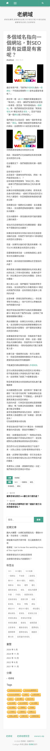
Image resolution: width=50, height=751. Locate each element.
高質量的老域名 (23, 636)
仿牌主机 (24, 716)
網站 (16, 114)
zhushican (10, 60)
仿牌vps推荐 (13, 716)
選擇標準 (11, 632)
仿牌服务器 (35, 716)
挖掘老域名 (12, 599)
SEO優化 (18, 571)
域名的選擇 (32, 590)
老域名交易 (32, 613)
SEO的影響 (23, 703)
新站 (19, 604)
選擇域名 (35, 627)
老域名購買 (12, 622)
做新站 (10, 585)
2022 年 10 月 (13, 658)
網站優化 (36, 608)
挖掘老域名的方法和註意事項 (19, 554)
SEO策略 (34, 703)
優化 (33, 585)
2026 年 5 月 (12, 649)
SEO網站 (12, 707)
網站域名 (11, 613)
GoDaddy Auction (14, 690)
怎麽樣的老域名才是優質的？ (19, 558)
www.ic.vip (39, 736)
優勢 (26, 585)
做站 (19, 585)
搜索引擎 (24, 599)
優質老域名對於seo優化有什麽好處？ (23, 496)
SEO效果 (29, 571)
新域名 (10, 604)
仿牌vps (31, 712)
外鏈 (10, 594)
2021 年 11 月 (13, 666)
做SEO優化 (21, 580)
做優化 (32, 580)
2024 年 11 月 (13, 653)
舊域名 (23, 622)
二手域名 (12, 712)
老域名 (21, 613)
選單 (13, 3)
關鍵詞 (34, 632)
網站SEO (11, 608)
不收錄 (21, 576)
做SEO (10, 580)
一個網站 (23, 482)
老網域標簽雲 (23, 736)
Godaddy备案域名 (31, 690)
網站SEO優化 (24, 608)
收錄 (33, 599)
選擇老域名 (23, 632)
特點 (26, 604)
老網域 (25, 14)
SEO (28, 90)
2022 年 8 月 (12, 662)
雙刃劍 (10, 636)
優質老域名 (12, 590)
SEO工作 (30, 699)
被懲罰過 (33, 622)
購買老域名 (23, 627)
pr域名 (26, 694)
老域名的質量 (26, 618)
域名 (8, 111)
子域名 (18, 594)
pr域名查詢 (35, 694)
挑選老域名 (28, 594)
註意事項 (11, 627)
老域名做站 (12, 618)
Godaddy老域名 (14, 694)
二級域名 (31, 576)
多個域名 (31, 87)
